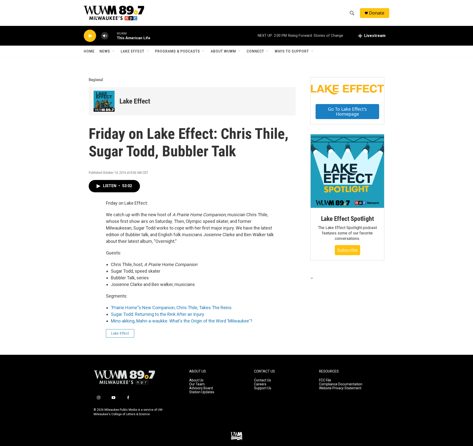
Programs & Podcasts (177, 51)
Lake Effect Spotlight (347, 218)
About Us (196, 380)
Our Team (197, 384)
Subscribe (347, 250)
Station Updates (201, 392)
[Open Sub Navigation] (114, 51)
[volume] (105, 35)
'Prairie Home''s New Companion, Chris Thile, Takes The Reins (171, 307)
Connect (255, 51)
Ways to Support (292, 51)
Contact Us (262, 380)
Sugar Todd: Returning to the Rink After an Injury (157, 314)
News (105, 51)
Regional (96, 79)
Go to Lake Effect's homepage (347, 111)
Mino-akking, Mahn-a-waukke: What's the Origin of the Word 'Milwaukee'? (181, 320)
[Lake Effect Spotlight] (347, 171)
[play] (90, 36)
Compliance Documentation (340, 384)
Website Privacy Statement (340, 388)
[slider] (112, 35)
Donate (376, 13)
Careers (260, 384)
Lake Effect (132, 51)
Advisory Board (201, 388)
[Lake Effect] (104, 101)
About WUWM (223, 51)
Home (89, 51)
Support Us (262, 388)
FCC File (325, 380)
